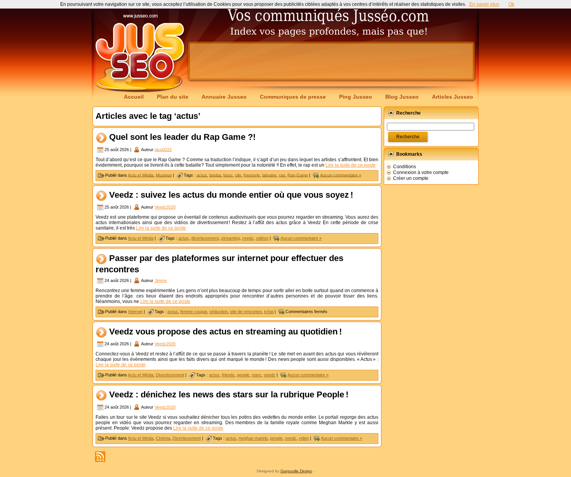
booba (215, 174)
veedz (248, 238)
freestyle (252, 174)
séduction (218, 311)
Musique (164, 174)
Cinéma (163, 438)
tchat (268, 311)
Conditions (404, 166)
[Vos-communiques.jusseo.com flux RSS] (100, 456)
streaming (230, 238)
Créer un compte (410, 178)
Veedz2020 (165, 207)
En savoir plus (484, 4)
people (243, 375)
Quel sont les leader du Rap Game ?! (182, 137)
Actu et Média (140, 174)
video (304, 438)
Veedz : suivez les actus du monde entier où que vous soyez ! (231, 195)
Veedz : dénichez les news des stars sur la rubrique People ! (228, 395)
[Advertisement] (331, 61)
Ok (511, 4)
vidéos (262, 238)
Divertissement (170, 375)
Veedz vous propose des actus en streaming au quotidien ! (225, 331)
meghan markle (253, 438)
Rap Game (297, 174)
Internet (135, 311)
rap (282, 174)
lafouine (269, 174)
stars (256, 375)
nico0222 (163, 149)
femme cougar (193, 311)
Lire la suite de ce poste (351, 165)
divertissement (205, 238)
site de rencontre (246, 311)
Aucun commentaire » (340, 174)
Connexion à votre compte (421, 172)
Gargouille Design (296, 471)
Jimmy (161, 280)
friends (228, 375)
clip (238, 174)
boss (228, 174)
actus (202, 174)
